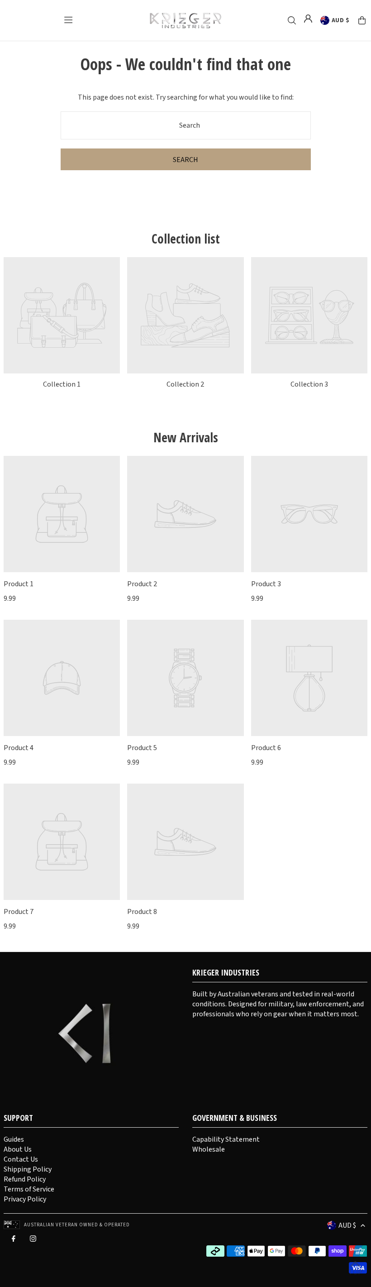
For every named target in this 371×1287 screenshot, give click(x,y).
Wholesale (208, 1149)
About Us (18, 1149)
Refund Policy (25, 1179)
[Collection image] (62, 315)
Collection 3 (309, 384)
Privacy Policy (25, 1199)
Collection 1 (62, 384)
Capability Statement (226, 1139)
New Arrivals (185, 437)
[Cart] (362, 20)
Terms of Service (29, 1189)
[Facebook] (13, 1240)
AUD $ (341, 20)
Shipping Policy (28, 1169)
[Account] (308, 18)
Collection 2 (185, 384)
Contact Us (21, 1159)
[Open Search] (292, 20)
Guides (14, 1139)
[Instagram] (33, 1240)
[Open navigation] (68, 20)
